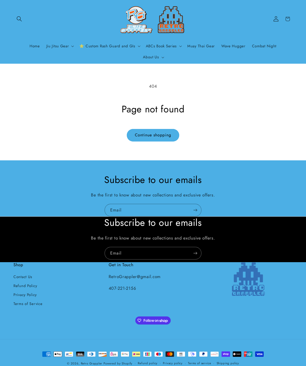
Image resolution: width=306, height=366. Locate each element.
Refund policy (147, 363)
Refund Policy (25, 285)
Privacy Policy (25, 294)
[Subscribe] (195, 210)
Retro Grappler (92, 363)
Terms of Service (28, 303)
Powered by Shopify (117, 363)
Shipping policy (228, 363)
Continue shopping (153, 135)
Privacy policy (173, 363)
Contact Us (22, 276)
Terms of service (199, 363)
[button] (19, 19)
